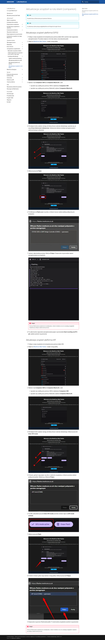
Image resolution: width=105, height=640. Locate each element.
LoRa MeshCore (11, 8)
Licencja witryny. (10, 636)
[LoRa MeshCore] (10, 1)
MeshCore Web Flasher (40, 41)
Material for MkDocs (16, 638)
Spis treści (84, 8)
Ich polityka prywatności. (40, 636)
